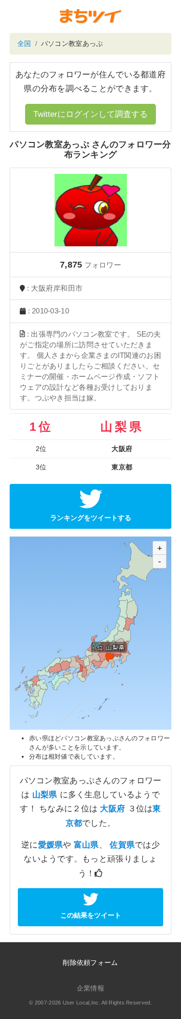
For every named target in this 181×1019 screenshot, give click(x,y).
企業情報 (90, 988)
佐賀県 (122, 844)
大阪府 (112, 808)
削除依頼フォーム (90, 962)
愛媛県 (50, 844)
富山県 (86, 844)
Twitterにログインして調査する (90, 114)
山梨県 (44, 794)
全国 (24, 43)
